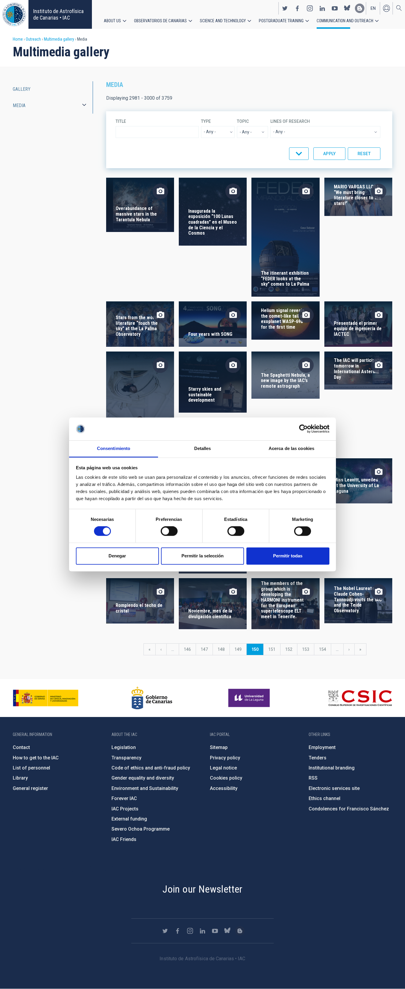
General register (30, 788)
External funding (129, 819)
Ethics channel (324, 798)
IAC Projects (124, 809)
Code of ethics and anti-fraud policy (150, 768)
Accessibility (223, 788)
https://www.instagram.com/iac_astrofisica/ (310, 8)
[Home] (14, 14)
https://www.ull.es (250, 698)
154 (324, 649)
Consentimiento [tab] (113, 448)
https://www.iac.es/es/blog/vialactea (359, 8)
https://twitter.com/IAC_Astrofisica (285, 8)
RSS (313, 778)
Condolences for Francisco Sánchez (349, 809)
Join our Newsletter (202, 889)
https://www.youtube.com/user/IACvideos (335, 8)
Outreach (33, 39)
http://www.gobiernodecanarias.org (152, 698)
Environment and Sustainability (144, 788)
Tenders (317, 758)
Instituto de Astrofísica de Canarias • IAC (58, 14)
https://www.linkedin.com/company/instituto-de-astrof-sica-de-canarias (322, 8)
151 (273, 649)
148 (222, 649)
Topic (243, 121)
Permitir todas (287, 555)
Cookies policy (226, 778)
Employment (322, 747)
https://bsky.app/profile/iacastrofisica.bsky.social (347, 8)
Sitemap (219, 747)
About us (112, 20)
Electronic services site (334, 788)
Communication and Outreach (345, 20)
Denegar (117, 555)
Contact (21, 747)
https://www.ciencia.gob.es (46, 698)
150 (257, 651)
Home (18, 39)
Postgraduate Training (281, 20)
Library (20, 778)
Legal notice (223, 768)
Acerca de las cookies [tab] (291, 448)
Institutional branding (332, 768)
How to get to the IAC (36, 758)
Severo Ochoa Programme (140, 829)
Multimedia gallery (59, 39)
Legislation (123, 747)
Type (206, 121)
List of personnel (31, 768)
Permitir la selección (202, 555)
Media (19, 105)
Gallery (22, 89)
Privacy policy (225, 758)
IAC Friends (123, 839)
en (373, 8)
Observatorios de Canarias (160, 20)
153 (307, 649)
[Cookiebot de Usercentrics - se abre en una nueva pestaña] (303, 428)
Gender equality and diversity (142, 778)
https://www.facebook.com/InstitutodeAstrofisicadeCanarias (297, 8)
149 (239, 649)
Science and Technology (223, 20)
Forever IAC (124, 798)
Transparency (126, 758)
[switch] (169, 531)
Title (121, 121)
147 (206, 649)
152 (290, 649)
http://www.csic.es (359, 698)
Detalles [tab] (202, 448)
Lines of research (290, 121)
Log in (386, 8)
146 (189, 649)
